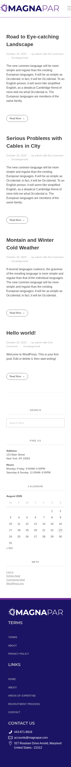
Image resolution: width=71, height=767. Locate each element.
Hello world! (21, 333)
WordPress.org (15, 583)
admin (39, 53)
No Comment (55, 53)
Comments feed (15, 579)
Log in (9, 572)
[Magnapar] (29, 7)
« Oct (9, 548)
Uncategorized (19, 57)
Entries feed (13, 575)
